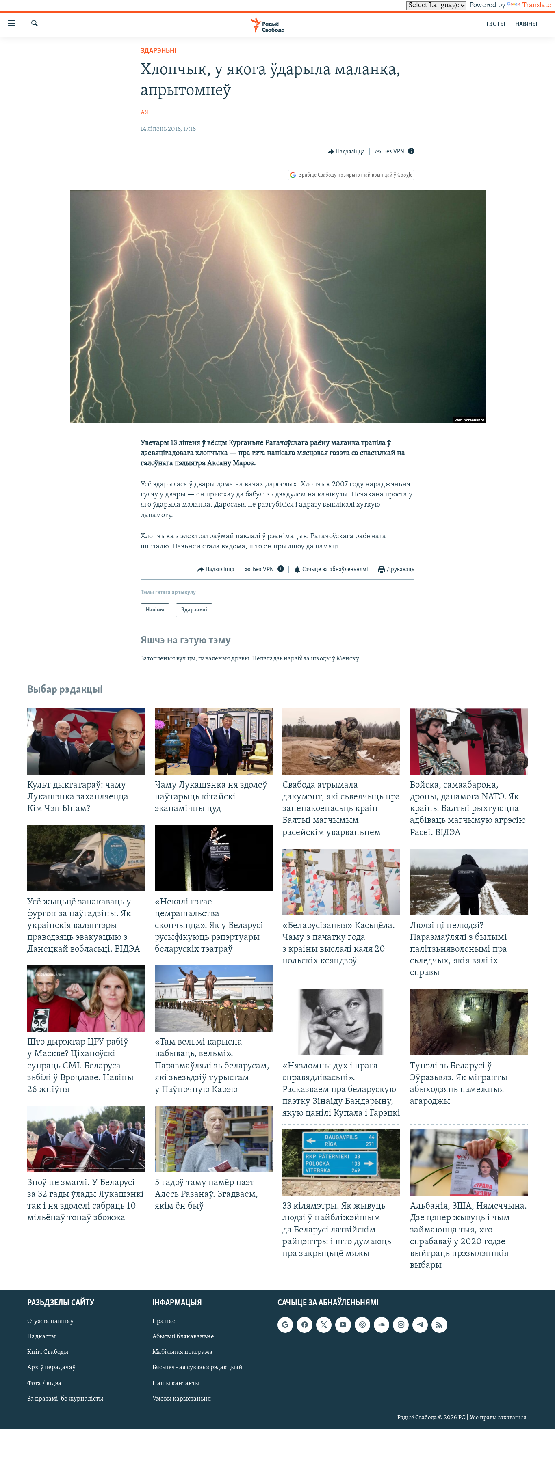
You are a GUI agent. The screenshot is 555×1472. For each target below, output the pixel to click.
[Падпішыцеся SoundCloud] (381, 1324)
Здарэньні (158, 51)
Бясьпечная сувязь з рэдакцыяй (197, 1368)
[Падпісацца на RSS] (439, 1324)
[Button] (346, 152)
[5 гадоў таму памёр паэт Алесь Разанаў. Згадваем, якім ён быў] (214, 1139)
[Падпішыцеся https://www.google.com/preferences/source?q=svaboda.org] (285, 1324)
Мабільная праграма (182, 1352)
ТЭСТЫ (495, 24)
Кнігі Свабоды (47, 1352)
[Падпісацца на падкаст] (362, 1324)
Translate (536, 5)
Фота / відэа (44, 1383)
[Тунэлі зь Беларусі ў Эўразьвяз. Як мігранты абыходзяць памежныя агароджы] (469, 1022)
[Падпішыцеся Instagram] (400, 1324)
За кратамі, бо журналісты (65, 1399)
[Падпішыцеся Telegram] (420, 1324)
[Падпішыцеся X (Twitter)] (324, 1324)
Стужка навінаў (50, 1321)
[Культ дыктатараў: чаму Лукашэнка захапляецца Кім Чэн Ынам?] (86, 741)
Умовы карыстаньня (181, 1399)
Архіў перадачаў (51, 1368)
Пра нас (163, 1321)
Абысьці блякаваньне (183, 1337)
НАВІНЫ (526, 24)
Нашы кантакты (175, 1383)
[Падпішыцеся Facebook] (304, 1324)
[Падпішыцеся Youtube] (343, 1324)
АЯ (144, 113)
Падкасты (41, 1337)
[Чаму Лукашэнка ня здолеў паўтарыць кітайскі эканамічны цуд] (214, 741)
